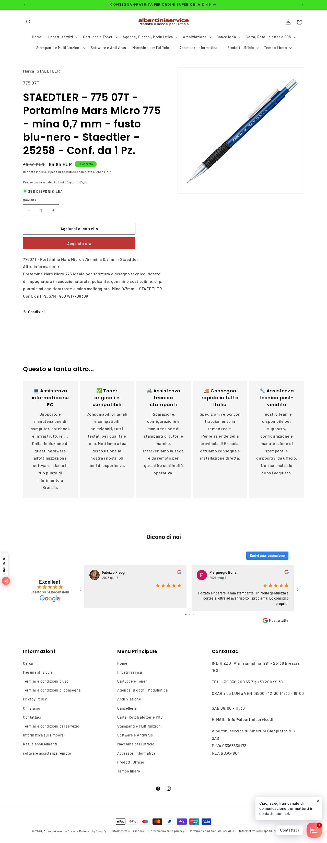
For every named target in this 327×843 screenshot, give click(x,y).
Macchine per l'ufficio (135, 744)
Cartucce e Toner (132, 681)
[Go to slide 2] (189, 614)
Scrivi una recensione (267, 555)
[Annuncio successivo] (302, 5)
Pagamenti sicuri (37, 672)
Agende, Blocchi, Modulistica (142, 690)
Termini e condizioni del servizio (51, 726)
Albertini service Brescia (61, 831)
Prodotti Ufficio (130, 762)
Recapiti (289, 831)
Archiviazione (129, 699)
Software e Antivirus (135, 735)
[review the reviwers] (179, 573)
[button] (28, 22)
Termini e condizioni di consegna (51, 690)
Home (122, 663)
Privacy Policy (35, 699)
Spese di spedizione (63, 172)
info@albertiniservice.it (251, 719)
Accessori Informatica (136, 753)
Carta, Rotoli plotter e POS (139, 717)
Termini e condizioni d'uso (46, 681)
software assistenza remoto (47, 753)
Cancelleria (127, 708)
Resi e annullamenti (40, 744)
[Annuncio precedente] (24, 5)
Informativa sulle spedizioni (258, 831)
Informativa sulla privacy (167, 831)
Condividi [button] (36, 312)
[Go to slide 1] (185, 614)
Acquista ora (79, 243)
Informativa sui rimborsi (44, 735)
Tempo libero (128, 771)
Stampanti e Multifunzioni (139, 726)
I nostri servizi (129, 672)
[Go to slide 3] (193, 614)
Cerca (28, 663)
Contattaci (32, 717)
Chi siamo (31, 708)
